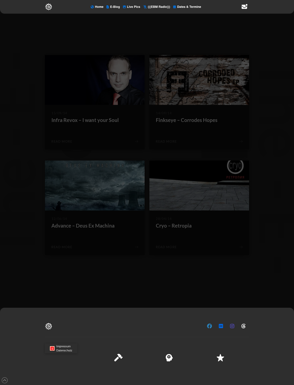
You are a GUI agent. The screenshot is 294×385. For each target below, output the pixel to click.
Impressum (264, 379)
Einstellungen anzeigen (274, 371)
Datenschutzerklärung (244, 379)
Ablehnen (248, 371)
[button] (287, 348)
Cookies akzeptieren (224, 371)
